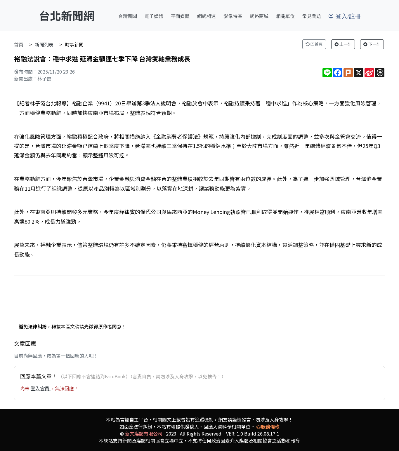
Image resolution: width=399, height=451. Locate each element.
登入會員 (41, 388)
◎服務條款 (268, 426)
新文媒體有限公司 (143, 433)
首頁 (18, 44)
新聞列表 (44, 44)
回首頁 (316, 44)
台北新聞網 (66, 15)
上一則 (345, 44)
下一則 (374, 44)
